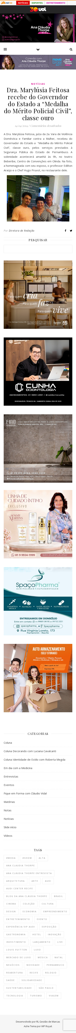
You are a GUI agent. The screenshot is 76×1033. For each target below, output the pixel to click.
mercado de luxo (18, 957)
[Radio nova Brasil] (38, 68)
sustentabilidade (19, 987)
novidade (33, 965)
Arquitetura (15, 881)
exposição (49, 926)
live (60, 942)
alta (42, 858)
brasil (58, 896)
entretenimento (18, 919)
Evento (42, 919)
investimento (16, 942)
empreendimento (55, 911)
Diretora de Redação (21, 230)
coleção (29, 903)
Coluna (8, 742)
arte (35, 881)
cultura (48, 903)
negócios (13, 965)
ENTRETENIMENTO (55, 3)
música (43, 957)
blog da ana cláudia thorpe (26, 896)
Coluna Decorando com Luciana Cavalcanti (30, 751)
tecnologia (14, 995)
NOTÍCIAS (23, 3)
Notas (7, 810)
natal (59, 957)
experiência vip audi (20, 926)
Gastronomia (16, 934)
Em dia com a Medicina (18, 768)
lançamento (42, 942)
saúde (10, 980)
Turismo (36, 995)
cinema (11, 903)
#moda (11, 858)
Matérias (9, 802)
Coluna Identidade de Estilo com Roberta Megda (34, 759)
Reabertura (14, 972)
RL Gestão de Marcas (48, 1021)
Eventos (9, 785)
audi (48, 881)
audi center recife (19, 888)
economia (30, 911)
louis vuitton (16, 949)
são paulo (46, 987)
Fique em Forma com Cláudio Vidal (25, 793)
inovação (54, 934)
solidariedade (32, 980)
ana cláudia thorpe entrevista (29, 873)
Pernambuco (55, 965)
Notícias (38, 83)
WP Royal (46, 1026)
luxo (37, 949)
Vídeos (8, 835)
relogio (51, 972)
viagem (54, 995)
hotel (36, 934)
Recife (34, 972)
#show (27, 858)
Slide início (10, 827)
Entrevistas (11, 776)
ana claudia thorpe (20, 865)
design (11, 911)
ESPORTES (37, 3)
